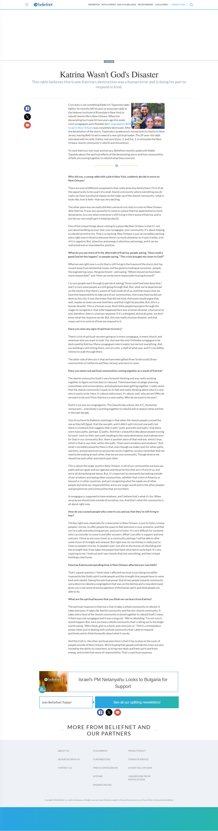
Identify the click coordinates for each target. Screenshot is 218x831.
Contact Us (65, 767)
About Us (63, 750)
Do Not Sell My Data (140, 767)
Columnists (100, 750)
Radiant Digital (102, 784)
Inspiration (94, 4)
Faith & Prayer (108, 4)
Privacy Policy (137, 750)
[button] (191, 4)
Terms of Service (138, 759)
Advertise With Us (69, 759)
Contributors (101, 759)
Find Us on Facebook (105, 767)
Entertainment (145, 4)
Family (161, 4)
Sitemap (98, 776)
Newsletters (178, 4)
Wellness (126, 4)
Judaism (109, 61)
